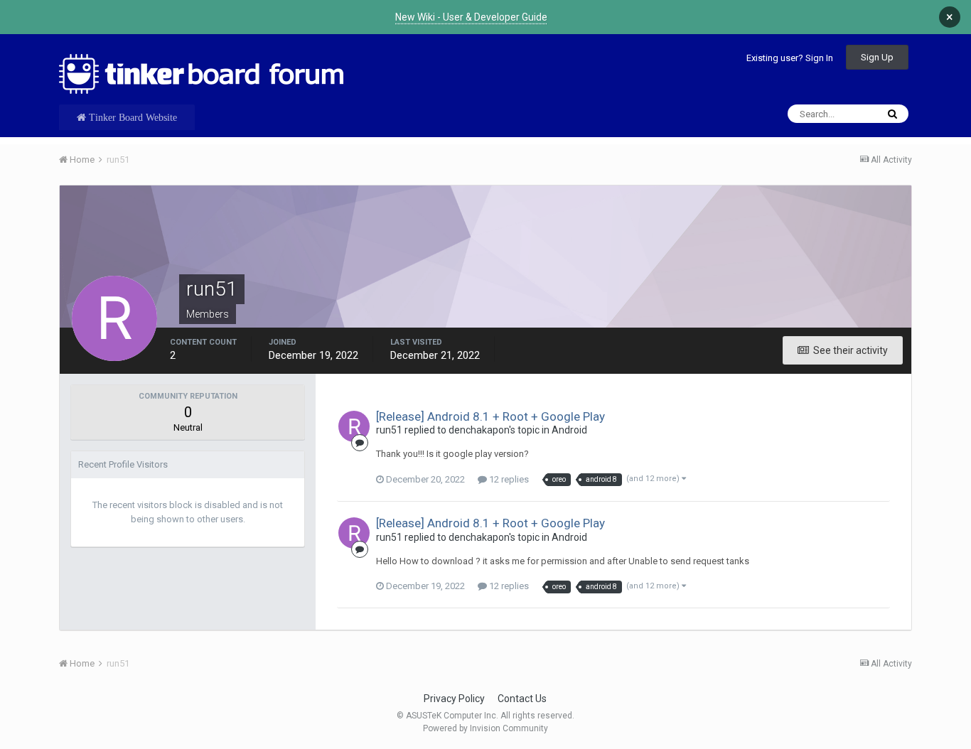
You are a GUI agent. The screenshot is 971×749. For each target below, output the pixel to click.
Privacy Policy (454, 698)
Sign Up (877, 57)
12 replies (508, 479)
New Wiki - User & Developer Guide (471, 17)
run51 (389, 430)
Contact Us (522, 698)
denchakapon (479, 430)
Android (569, 430)
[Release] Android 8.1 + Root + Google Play (490, 416)
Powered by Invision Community (485, 728)
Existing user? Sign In (789, 58)
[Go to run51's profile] (354, 426)
